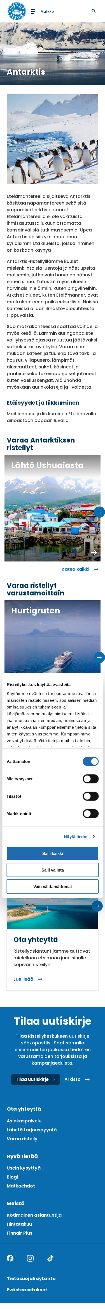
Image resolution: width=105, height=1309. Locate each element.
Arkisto (72, 1079)
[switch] (91, 778)
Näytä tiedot (76, 836)
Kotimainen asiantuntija (34, 1215)
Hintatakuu (19, 1224)
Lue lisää (23, 979)
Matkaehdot (21, 1186)
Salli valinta (52, 869)
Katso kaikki (75, 569)
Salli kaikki (52, 853)
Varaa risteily (22, 1139)
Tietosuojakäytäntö (31, 1278)
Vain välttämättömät (52, 886)
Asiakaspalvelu (24, 1121)
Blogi (12, 1177)
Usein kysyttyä (24, 1168)
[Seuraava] (99, 512)
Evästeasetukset (27, 1290)
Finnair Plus (19, 1233)
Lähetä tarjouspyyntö (32, 1130)
